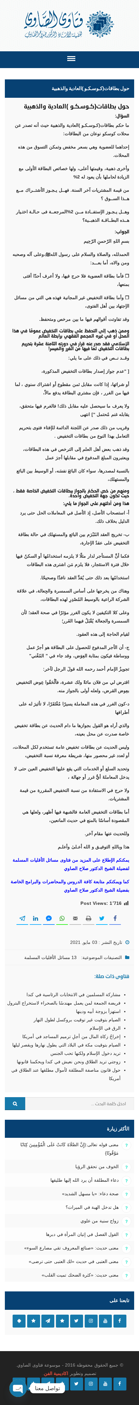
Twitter (76, 1321)
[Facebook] (119, 1384)
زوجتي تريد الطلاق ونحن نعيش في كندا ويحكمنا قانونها (69, 1061)
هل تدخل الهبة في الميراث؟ (92, 1207)
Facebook (119, 1321)
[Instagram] (91, 1384)
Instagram (91, 1321)
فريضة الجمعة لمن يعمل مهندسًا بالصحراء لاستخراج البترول (64, 1003)
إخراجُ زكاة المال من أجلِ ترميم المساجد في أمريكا (71, 1036)
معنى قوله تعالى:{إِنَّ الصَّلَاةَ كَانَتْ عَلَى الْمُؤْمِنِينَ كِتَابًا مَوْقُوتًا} (69, 1149)
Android (19, 1321)
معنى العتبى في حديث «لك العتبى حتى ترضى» (74, 1261)
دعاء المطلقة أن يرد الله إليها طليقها (84, 1180)
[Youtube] (105, 1384)
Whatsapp (33, 1321)
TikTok (62, 1321)
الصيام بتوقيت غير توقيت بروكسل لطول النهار (77, 1019)
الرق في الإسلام (105, 1028)
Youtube (105, 1321)
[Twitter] (76, 1384)
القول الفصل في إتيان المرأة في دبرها (82, 1234)
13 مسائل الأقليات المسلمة (50, 957)
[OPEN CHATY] (18, 1388)
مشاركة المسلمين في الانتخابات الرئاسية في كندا (74, 994)
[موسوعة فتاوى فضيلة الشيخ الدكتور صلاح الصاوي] (70, 24)
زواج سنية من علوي (99, 1220)
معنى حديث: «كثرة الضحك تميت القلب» (80, 1275)
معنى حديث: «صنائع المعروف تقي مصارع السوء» (71, 1247)
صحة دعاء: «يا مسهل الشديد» (90, 1193)
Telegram (47, 1321)
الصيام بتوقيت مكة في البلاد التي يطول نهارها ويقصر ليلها (66, 1044)
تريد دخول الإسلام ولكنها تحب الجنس (85, 1053)
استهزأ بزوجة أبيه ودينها (98, 1011)
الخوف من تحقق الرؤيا (97, 1166)
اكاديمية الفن (56, 1373)
